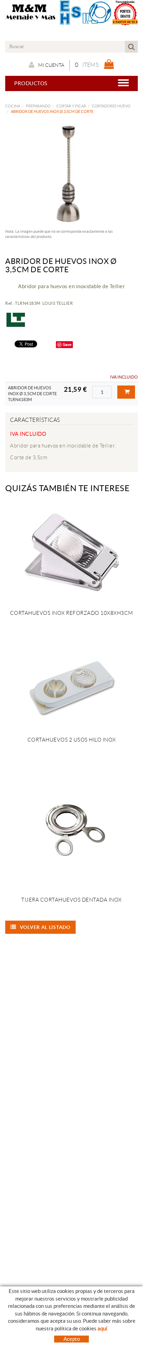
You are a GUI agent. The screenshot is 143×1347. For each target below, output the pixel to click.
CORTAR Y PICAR (71, 106)
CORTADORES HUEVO (111, 106)
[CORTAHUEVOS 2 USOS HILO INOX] (71, 688)
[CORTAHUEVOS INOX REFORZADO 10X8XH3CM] (71, 553)
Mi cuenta (51, 65)
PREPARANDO (38, 106)
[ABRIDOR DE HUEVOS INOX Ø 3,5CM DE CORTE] (69, 173)
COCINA (12, 106)
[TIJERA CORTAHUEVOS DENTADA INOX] (71, 831)
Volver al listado (45, 927)
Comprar (126, 392)
